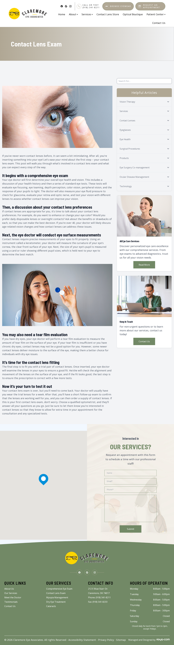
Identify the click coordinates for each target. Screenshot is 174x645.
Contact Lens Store (108, 14)
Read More (144, 264)
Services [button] (86, 14)
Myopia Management (57, 597)
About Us (9, 588)
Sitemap (121, 639)
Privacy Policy (106, 639)
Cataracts (51, 606)
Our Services (10, 593)
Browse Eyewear (120, 6)
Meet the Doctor (12, 597)
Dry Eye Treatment (56, 601)
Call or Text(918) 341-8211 (91, 6)
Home (61, 14)
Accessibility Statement (82, 639)
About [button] (72, 14)
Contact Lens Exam (56, 593)
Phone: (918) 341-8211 (99, 597)
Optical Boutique (133, 14)
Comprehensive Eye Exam (59, 588)
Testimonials (11, 601)
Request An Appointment (151, 6)
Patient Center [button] (155, 14)
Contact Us (158, 23)
